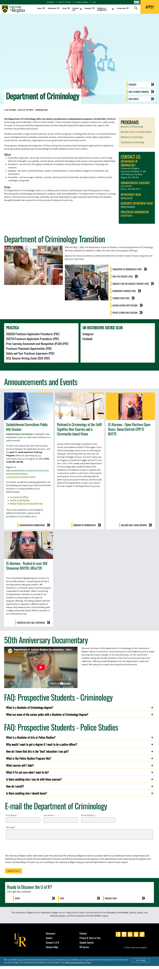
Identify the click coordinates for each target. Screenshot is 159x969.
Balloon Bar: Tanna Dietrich (134, 525)
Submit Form (13, 871)
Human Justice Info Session (125, 305)
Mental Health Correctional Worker (26, 503)
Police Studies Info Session (125, 312)
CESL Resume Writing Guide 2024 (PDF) (28, 358)
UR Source (84, 947)
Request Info (111, 898)
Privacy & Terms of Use (90, 938)
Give (94, 2)
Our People (134, 99)
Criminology (41, 110)
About (39, 8)
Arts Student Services (139, 91)
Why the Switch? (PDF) (122, 276)
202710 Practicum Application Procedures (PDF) (32, 338)
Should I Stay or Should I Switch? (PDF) (130, 283)
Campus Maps (52, 947)
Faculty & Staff (64, 2)
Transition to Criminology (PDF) (127, 269)
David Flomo (126, 215)
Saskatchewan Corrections (32, 525)
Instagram (87, 334)
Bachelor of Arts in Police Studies (136, 131)
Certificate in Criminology (132, 142)
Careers (49, 938)
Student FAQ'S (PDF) (121, 298)
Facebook (87, 338)
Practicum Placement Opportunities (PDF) (29, 348)
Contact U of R (52, 942)
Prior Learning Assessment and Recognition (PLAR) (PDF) (37, 343)
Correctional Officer (19, 497)
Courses (132, 84)
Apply (17, 898)
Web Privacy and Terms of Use (78, 962)
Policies (83, 933)
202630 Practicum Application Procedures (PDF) (32, 334)
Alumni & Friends (81, 2)
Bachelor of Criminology (132, 126)
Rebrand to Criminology (84, 525)
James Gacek (127, 197)
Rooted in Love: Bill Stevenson (31, 622)
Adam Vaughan (128, 206)
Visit (62, 898)
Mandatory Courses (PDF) (124, 291)
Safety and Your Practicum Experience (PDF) (30, 353)
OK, (141, 960)
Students (50, 2)
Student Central (87, 942)
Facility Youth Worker (20, 500)
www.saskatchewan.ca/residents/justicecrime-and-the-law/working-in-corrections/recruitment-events (27, 473)
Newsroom (50, 933)
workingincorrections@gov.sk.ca (21, 516)
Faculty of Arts (25, 110)
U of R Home (10, 110)
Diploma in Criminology (132, 137)
